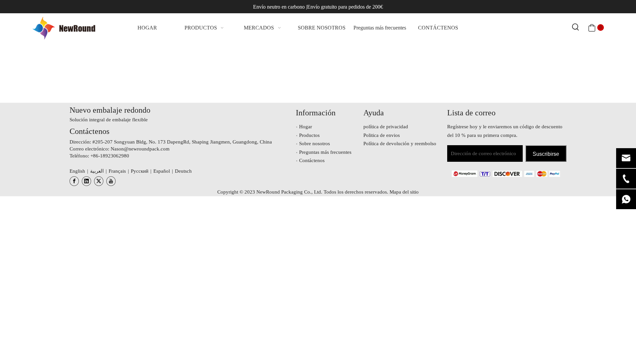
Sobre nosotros (314, 143)
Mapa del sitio (404, 192)
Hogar (305, 126)
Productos (309, 135)
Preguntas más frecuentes (325, 152)
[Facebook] (74, 181)
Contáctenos (312, 160)
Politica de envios (381, 135)
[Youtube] (111, 181)
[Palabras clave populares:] (575, 27)
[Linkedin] (86, 181)
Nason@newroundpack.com (140, 148)
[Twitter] (98, 181)
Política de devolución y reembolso (399, 143)
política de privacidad (385, 126)
